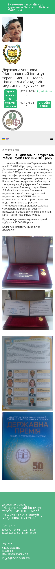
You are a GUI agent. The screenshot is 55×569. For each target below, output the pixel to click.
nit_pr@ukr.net (44, 91)
